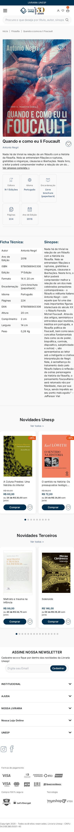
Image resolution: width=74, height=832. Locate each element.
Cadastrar (58, 668)
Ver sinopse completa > (16, 167)
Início (5, 31)
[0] (67, 10)
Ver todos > (37, 425)
